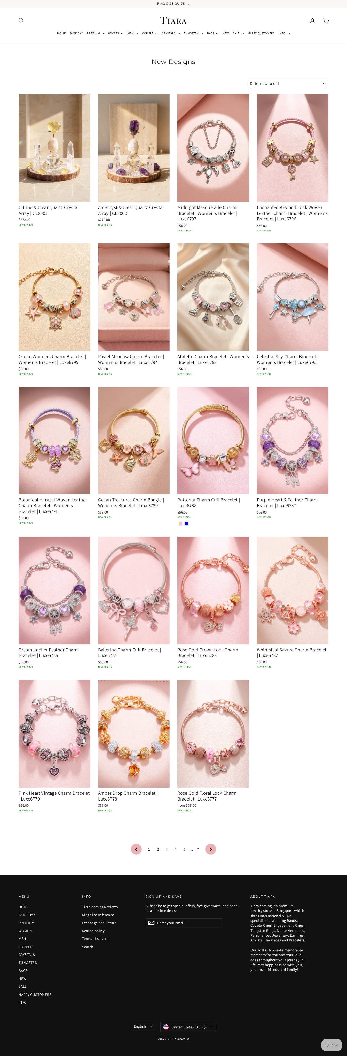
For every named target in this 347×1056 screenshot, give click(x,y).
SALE (236, 33)
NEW (226, 33)
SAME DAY (76, 33)
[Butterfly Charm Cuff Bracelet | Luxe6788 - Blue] (187, 523)
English (140, 1026)
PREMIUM (93, 33)
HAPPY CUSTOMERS (261, 33)
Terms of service (95, 938)
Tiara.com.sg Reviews (100, 906)
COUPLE (148, 33)
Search (87, 946)
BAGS (211, 33)
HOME (61, 33)
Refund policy (93, 930)
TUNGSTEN (191, 33)
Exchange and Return (99, 922)
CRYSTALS (169, 33)
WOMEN (113, 33)
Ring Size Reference (98, 914)
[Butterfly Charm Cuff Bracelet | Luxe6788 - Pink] (180, 523)
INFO (282, 33)
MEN (131, 33)
